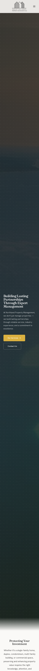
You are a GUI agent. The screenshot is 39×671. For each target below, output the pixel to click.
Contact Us (12, 346)
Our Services (13, 338)
